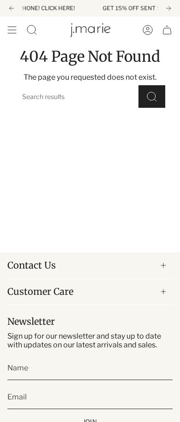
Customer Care (40, 291)
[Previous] (11, 8)
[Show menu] (12, 30)
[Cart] (167, 30)
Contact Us (31, 265)
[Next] (168, 8)
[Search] (151, 96)
